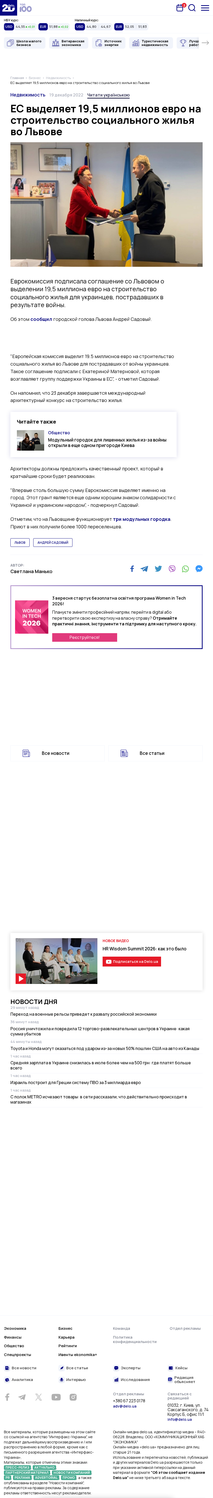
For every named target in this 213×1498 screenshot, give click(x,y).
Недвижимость (27, 95)
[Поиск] (192, 7)
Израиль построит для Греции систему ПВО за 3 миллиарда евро (75, 1082)
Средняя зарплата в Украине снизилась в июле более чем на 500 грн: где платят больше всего (100, 1065)
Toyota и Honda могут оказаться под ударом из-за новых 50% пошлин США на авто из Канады (104, 1048)
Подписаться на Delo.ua (135, 961)
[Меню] (205, 8)
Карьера (66, 1337)
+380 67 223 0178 (129, 1401)
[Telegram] (144, 568)
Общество (59, 433)
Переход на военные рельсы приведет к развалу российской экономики (83, 1014)
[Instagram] (73, 1397)
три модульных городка (141, 519)
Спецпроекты (17, 1354)
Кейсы (181, 1368)
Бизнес (65, 1328)
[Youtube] (56, 1397)
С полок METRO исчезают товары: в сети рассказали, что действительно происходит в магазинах (98, 1099)
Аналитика (22, 1380)
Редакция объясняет (184, 1380)
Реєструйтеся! (85, 637)
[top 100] (25, 8)
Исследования (135, 1380)
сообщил (41, 319)
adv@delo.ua (124, 1406)
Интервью (76, 1380)
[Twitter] (158, 568)
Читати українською (108, 95)
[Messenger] (199, 568)
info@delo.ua (180, 1419)
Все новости (55, 753)
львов (20, 542)
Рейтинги (67, 1345)
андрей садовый (52, 542)
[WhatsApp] (185, 568)
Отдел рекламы (185, 1328)
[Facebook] (132, 569)
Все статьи (152, 753)
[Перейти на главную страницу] (8, 8)
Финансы (13, 1337)
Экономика (15, 1328)
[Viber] (172, 568)
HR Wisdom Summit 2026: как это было (145, 949)
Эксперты (131, 1368)
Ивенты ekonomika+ (77, 1354)
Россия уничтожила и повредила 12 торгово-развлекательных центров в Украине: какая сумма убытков (100, 1031)
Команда (121, 1328)
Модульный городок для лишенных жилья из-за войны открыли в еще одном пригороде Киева (107, 442)
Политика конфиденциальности (135, 1339)
